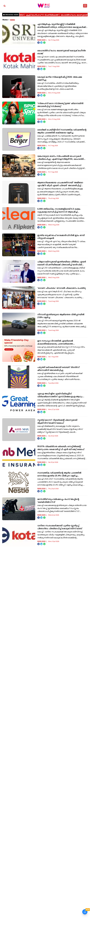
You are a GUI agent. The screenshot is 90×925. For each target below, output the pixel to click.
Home (5, 19)
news (12, 19)
